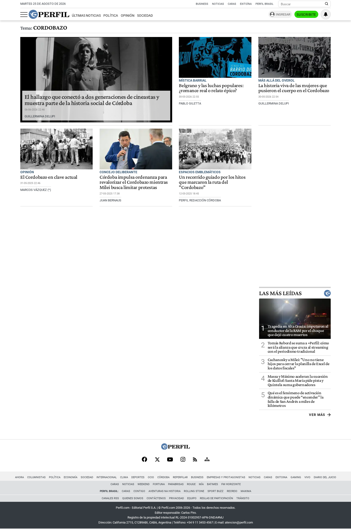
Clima (124, 477)
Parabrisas (176, 484)
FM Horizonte (231, 484)
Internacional (106, 477)
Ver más (317, 415)
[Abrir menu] (23, 14)
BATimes (212, 484)
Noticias (218, 3)
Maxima (246, 491)
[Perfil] (175, 448)
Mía (201, 484)
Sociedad (145, 16)
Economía (70, 477)
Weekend (143, 484)
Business (202, 3)
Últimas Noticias (86, 16)
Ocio (151, 477)
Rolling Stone (194, 491)
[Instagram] (183, 460)
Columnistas (36, 477)
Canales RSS (110, 498)
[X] (157, 460)
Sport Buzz (215, 491)
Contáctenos (156, 498)
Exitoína (246, 3)
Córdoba (163, 477)
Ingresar (283, 14)
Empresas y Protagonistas (226, 477)
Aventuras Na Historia (165, 491)
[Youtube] (170, 459)
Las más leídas (280, 293)
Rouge (191, 484)
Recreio (232, 491)
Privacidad (176, 498)
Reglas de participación (216, 498)
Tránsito (242, 498)
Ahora (19, 477)
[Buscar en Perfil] (326, 4)
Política (110, 16)
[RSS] (195, 459)
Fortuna (159, 484)
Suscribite (306, 14)
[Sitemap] (207, 459)
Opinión (127, 16)
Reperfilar (180, 477)
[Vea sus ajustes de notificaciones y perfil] (325, 14)
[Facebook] (144, 460)
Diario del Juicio (325, 477)
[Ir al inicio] (49, 14)
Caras (232, 3)
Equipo (192, 498)
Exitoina (281, 477)
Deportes (137, 477)
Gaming (296, 477)
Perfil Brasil (264, 3)
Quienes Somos (132, 498)
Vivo (307, 477)
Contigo (139, 491)
